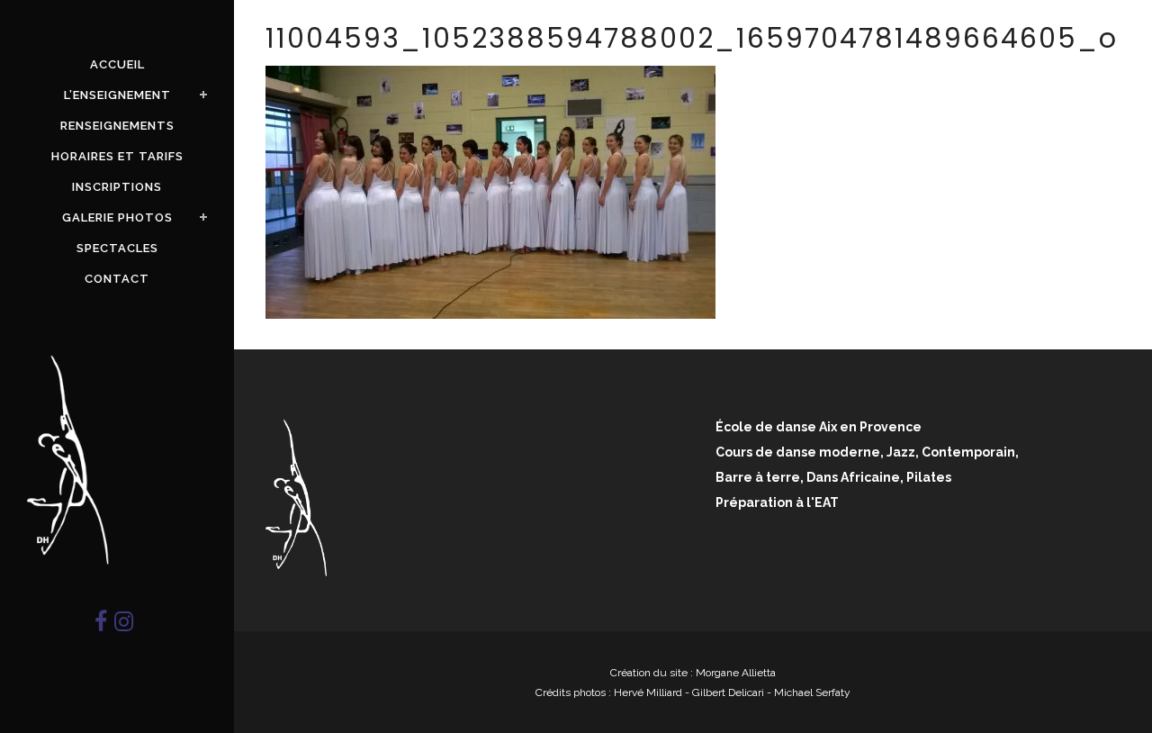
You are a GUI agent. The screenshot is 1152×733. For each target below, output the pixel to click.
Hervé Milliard (648, 692)
